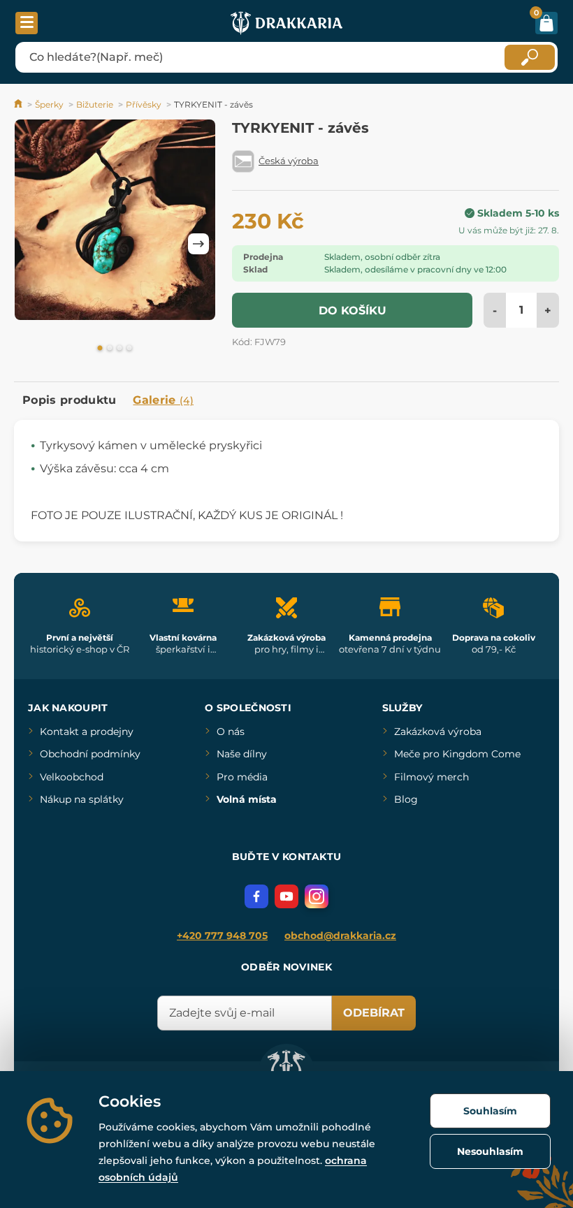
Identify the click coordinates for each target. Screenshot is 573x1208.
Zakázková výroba (437, 731)
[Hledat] (530, 57)
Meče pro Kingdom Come (457, 754)
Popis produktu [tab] (69, 400)
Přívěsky (143, 104)
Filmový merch (431, 777)
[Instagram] (316, 896)
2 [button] (110, 348)
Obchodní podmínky (90, 754)
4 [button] (129, 348)
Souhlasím (490, 1111)
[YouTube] (286, 896)
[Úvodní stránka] (19, 104)
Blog (406, 799)
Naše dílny (242, 754)
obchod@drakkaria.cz (340, 935)
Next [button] (198, 243)
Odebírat (374, 1012)
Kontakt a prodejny (86, 731)
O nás (231, 731)
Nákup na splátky (82, 799)
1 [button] (100, 348)
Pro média (242, 777)
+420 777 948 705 (222, 935)
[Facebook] (256, 896)
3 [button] (119, 348)
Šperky (49, 104)
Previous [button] (31, 243)
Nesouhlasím (490, 1151)
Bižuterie (94, 104)
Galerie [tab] (163, 400)
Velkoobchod (71, 777)
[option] (115, 222)
